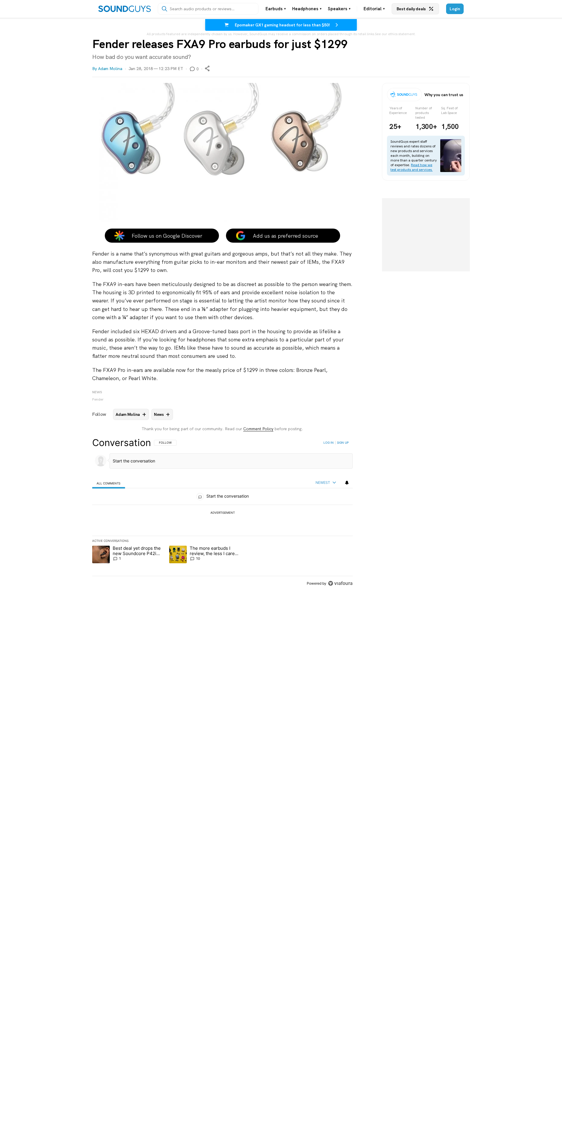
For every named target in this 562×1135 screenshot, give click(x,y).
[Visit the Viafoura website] (340, 583)
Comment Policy (258, 428)
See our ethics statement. (395, 34)
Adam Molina (110, 68)
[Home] (124, 9)
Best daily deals (411, 8)
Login (455, 8)
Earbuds (275, 9)
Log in (328, 442)
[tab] (108, 483)
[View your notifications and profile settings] (347, 483)
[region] (222, 513)
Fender (98, 399)
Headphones (306, 9)
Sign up (343, 442)
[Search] (164, 9)
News (97, 392)
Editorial (374, 9)
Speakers (339, 9)
